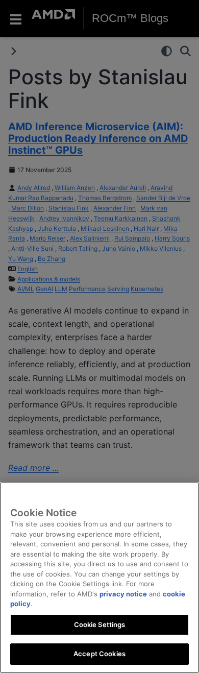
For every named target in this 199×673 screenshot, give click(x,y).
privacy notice (123, 594)
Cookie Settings (100, 624)
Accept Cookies (99, 654)
